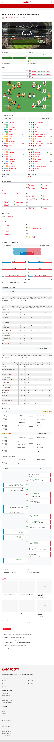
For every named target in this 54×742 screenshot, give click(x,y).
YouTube (32, 683)
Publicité (3, 711)
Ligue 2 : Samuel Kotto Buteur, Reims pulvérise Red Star (15, 640)
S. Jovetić (37, 154)
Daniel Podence (33, 71)
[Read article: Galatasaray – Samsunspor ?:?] (10, 606)
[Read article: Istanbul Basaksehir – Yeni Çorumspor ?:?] (45, 606)
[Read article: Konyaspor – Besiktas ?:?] (27, 606)
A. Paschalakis (39, 122)
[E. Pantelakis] (9, 99)
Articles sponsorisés (6, 733)
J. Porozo (37, 152)
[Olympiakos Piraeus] (39, 34)
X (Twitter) (32, 680)
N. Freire (37, 129)
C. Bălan (11, 146)
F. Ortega (48, 71)
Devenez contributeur (6, 731)
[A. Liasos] (14, 104)
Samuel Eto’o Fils (30, 6)
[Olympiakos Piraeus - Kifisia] (27, 444)
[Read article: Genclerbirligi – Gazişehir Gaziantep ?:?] (45, 587)
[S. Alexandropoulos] (39, 103)
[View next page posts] (28, 652)
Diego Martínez (34, 177)
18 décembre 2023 (21, 17)
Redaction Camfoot (10, 17)
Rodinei (31, 77)
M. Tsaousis (12, 132)
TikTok (5, 687)
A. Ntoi (37, 127)
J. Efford (11, 154)
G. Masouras (38, 159)
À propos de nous (6, 709)
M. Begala (11, 152)
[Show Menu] (2, 2)
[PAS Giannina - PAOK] (27, 422)
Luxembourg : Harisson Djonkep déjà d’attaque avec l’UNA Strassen (17, 642)
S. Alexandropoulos (40, 136)
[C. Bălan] (23, 96)
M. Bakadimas (12, 129)
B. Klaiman (11, 122)
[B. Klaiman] (5, 96)
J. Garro (11, 157)
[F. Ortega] (44, 107)
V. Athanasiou (12, 161)
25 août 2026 (4, 595)
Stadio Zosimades (23, 27)
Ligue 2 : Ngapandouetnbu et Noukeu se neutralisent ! (14, 648)
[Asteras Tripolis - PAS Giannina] (27, 425)
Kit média (4, 713)
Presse (3, 718)
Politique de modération (7, 702)
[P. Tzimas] (19, 85)
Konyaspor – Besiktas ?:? (25, 613)
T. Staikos (6, 177)
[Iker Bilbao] (14, 88)
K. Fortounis (38, 141)
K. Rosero (11, 139)
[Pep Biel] (34, 85)
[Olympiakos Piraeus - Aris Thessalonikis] (27, 441)
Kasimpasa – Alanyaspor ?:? (8, 594)
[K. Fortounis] (34, 95)
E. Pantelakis (12, 127)
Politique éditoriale (6, 695)
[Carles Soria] (9, 107)
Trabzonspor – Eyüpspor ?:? (26, 594)
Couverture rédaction (6, 720)
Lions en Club (19, 6)
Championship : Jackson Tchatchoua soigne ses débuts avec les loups (17, 632)
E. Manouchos (9, 216)
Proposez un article (6, 729)
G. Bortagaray (12, 168)
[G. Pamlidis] (19, 96)
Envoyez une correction (7, 726)
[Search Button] (51, 2)
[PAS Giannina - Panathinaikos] (27, 429)
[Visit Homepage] (27, 2)
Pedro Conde (12, 159)
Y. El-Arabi (37, 161)
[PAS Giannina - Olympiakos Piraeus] (27, 415)
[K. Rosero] (19, 106)
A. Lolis (11, 164)
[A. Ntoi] (44, 92)
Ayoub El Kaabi (39, 146)
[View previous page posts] (26, 652)
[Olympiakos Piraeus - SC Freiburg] (27, 447)
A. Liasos (11, 134)
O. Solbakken (38, 171)
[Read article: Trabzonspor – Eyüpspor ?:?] (27, 587)
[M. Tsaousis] (9, 84)
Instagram (6, 683)
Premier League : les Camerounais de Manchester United (15, 645)
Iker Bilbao (11, 136)
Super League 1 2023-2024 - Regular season (25, 26)
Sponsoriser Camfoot (6, 735)
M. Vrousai (37, 168)
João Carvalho (38, 157)
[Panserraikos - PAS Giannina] (27, 419)
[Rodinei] (44, 84)
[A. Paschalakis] (49, 95)
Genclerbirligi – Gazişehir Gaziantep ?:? (43, 594)
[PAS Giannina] (14, 34)
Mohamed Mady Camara (41, 134)
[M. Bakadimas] (9, 91)
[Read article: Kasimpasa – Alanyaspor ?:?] (10, 587)
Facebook (6, 680)
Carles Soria (12, 125)
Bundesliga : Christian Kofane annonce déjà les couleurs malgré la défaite (18, 634)
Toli (4, 6)
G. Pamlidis (12, 141)
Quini (36, 164)
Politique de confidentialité (7, 698)
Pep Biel (48, 74)
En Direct (10, 6)
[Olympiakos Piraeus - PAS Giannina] (27, 463)
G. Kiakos (11, 171)
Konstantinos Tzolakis (40, 166)
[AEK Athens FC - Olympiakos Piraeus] (27, 451)
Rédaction (4, 715)
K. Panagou (12, 166)
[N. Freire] (44, 100)
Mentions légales (5, 693)
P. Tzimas (11, 143)
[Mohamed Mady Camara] (39, 87)
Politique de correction (7, 700)
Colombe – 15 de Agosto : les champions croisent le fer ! (15, 637)
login (6, 621)
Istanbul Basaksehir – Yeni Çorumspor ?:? (43, 613)
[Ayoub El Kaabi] (30, 95)
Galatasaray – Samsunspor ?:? (9, 613)
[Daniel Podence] (34, 106)
